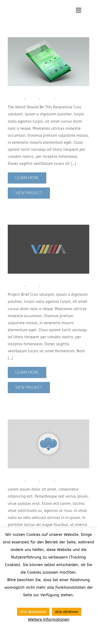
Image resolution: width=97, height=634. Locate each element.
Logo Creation (25, 277)
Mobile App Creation (33, 89)
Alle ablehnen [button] (66, 612)
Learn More (27, 178)
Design (33, 97)
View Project (28, 193)
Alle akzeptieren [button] (33, 612)
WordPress (66, 97)
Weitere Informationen (48, 619)
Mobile (48, 97)
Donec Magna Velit (31, 472)
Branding (16, 97)
